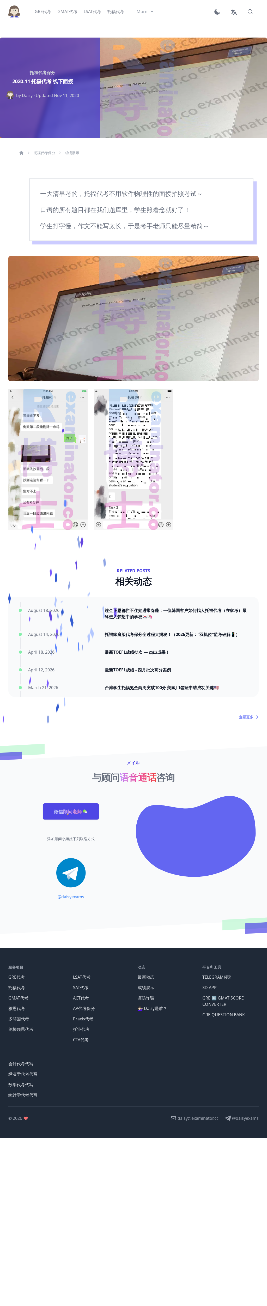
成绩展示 (72, 152)
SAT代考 (80, 987)
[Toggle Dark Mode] (219, 11)
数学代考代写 (20, 1084)
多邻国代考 (18, 1019)
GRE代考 (16, 977)
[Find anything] (250, 11)
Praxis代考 (83, 1019)
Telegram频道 (217, 977)
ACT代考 (81, 998)
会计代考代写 (20, 1064)
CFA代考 (81, 1040)
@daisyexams (71, 897)
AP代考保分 (84, 1008)
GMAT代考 (18, 998)
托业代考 (81, 1029)
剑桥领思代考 (20, 1029)
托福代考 (16, 987)
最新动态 (146, 977)
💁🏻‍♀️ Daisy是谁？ (152, 1008)
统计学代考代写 (23, 1095)
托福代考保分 (44, 152)
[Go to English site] (233, 11)
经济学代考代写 (23, 1074)
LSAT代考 (81, 977)
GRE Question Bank (223, 1015)
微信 (68, 811)
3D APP (209, 987)
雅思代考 (16, 1008)
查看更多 (246, 716)
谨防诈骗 (146, 998)
